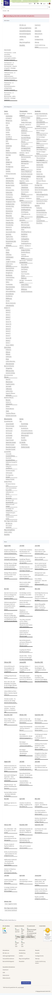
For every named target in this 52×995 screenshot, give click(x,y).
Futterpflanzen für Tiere (25, 215)
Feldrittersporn (9, 257)
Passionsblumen (10, 408)
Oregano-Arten (9, 220)
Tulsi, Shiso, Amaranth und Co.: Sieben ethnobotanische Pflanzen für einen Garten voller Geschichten (26, 623)
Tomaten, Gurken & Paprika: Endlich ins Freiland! (9, 846)
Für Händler (22, 442)
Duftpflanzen (24, 236)
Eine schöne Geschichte (9, 526)
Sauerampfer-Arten (11, 232)
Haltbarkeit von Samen (10, 493)
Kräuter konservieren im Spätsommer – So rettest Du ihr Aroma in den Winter (10, 768)
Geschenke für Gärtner (40, 128)
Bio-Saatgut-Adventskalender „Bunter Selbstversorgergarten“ (26, 736)
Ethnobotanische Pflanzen (8, 376)
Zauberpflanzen (25, 196)
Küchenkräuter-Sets (11, 241)
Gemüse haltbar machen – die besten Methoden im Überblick (10, 794)
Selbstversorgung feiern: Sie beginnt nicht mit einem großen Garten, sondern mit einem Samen (10, 606)
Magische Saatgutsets (41, 162)
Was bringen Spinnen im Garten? (10, 804)
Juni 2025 (37, 761)
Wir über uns (23, 25)
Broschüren (39, 223)
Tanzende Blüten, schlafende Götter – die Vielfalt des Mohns (25, 782)
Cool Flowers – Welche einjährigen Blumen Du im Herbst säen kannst (25, 767)
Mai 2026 (6, 589)
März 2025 (37, 799)
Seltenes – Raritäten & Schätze (25, 246)
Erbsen (7, 127)
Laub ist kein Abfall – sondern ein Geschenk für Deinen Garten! (41, 728)
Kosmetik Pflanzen (25, 150)
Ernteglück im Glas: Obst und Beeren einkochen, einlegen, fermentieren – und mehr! (41, 756)
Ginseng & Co (9, 197)
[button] (34, 3)
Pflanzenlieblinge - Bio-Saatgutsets (41, 159)
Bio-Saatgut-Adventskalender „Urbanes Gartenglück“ (25, 743)
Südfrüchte (8, 357)
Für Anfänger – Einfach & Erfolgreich (26, 114)
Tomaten (8, 164)
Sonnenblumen (10, 294)
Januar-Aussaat (10, 424)
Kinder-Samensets (39, 187)
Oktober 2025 (23, 715)
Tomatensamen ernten (10, 517)
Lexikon (21, 39)
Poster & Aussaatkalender (40, 220)
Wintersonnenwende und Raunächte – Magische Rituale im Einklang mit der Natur (26, 831)
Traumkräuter (24, 185)
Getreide (8, 130)
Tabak (7, 411)
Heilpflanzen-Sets (40, 176)
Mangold (8, 148)
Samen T (8, 343)
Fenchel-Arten (9, 194)
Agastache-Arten (10, 178)
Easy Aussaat (7, 50)
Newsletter (22, 45)
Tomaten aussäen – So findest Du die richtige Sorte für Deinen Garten (10, 700)
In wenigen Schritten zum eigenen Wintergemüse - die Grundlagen (10, 889)
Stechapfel (8, 386)
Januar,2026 (23, 662)
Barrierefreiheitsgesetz (25, 34)
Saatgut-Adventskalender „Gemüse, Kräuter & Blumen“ (26, 728)
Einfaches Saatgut (25, 118)
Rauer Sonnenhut (10, 287)
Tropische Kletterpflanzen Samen (25, 256)
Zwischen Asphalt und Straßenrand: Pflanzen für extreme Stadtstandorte (10, 551)
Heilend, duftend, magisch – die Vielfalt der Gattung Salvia (41, 804)
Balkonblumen (25, 222)
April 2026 (22, 589)
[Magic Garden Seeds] (7, 4)
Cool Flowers (24, 269)
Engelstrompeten (10, 384)
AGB (36, 28)
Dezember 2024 (23, 825)
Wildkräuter (24, 289)
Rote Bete (8, 155)
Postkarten (39, 208)
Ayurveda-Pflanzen (26, 137)
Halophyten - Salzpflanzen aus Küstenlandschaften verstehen (25, 612)
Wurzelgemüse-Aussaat (10, 476)
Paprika (8, 150)
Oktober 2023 (7, 901)
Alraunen (8, 379)
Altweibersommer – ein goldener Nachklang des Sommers (10, 786)
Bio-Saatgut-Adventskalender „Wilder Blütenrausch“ (41, 720)
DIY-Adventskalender (41, 212)
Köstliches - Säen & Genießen (24, 153)
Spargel (8, 160)
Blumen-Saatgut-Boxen (40, 131)
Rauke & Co (9, 227)
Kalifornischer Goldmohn (9, 265)
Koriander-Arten (10, 206)
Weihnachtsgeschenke (42, 194)
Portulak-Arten (9, 225)
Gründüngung (24, 212)
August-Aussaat (10, 440)
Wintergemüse (24, 178)
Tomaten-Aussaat (10, 470)
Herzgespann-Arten (11, 201)
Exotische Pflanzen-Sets (41, 182)
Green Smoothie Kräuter (25, 275)
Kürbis (7, 143)
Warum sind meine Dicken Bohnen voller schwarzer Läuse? (40, 551)
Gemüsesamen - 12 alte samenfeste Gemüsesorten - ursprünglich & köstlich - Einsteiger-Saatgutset (10, 56)
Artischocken (9, 116)
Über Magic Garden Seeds (10, 521)
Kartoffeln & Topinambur (9, 138)
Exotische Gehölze (10, 373)
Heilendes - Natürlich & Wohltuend (25, 125)
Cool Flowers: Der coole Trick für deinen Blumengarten (41, 830)
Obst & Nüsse (7, 347)
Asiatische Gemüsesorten (25, 160)
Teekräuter (24, 133)
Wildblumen (9, 298)
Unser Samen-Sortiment (11, 910)
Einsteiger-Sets (38, 185)
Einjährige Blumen (25, 227)
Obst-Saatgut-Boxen (41, 149)
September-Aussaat (11, 442)
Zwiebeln (8, 171)
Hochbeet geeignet (26, 176)
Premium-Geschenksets (41, 156)
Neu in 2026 (24, 264)
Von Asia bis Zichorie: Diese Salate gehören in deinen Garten (41, 812)
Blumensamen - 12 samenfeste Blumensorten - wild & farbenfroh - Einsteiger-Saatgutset (10, 96)
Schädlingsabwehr (25, 209)
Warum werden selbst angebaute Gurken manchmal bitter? (25, 584)
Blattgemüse (9, 120)
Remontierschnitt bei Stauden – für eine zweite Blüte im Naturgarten (26, 775)
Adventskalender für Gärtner (41, 117)
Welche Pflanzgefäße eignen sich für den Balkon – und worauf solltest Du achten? (40, 606)
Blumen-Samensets (11, 303)
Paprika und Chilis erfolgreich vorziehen (40, 897)
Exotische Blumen (25, 252)
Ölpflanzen (24, 278)
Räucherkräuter (25, 190)
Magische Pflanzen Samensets (10, 394)
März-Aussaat (9, 428)
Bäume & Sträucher (9, 366)
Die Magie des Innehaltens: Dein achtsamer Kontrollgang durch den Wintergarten (41, 678)
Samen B (8, 312)
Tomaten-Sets (39, 167)
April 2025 (22, 799)
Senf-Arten (8, 234)
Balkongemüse (25, 163)
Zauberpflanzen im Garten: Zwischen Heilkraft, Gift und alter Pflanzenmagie (25, 633)
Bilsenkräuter (9, 382)
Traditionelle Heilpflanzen (24, 129)
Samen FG (8, 322)
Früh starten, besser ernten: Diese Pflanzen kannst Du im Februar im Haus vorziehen (26, 678)
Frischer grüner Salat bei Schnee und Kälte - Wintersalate (10, 881)
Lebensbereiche (10, 305)
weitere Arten (9, 391)
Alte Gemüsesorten (26, 157)
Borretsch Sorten (10, 185)
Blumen (6, 248)
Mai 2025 (6, 799)
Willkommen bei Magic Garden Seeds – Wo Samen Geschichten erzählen (40, 882)
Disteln (7, 252)
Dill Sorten (8, 187)
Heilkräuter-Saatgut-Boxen (41, 142)
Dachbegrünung (25, 205)
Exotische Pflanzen (9, 397)
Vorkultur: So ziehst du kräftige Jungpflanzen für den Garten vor (26, 804)
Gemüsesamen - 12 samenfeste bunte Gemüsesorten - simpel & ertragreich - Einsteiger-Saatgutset (10, 66)
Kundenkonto (24, 428)
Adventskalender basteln (40, 125)
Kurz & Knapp (24, 424)
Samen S (8, 340)
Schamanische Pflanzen (24, 193)
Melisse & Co (9, 213)
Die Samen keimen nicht (10, 485)
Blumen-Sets (39, 178)
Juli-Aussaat (9, 438)
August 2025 (7, 761)
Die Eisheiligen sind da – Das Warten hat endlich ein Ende (25, 594)
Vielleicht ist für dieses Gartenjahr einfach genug (10, 558)
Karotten (8, 134)
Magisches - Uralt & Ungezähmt (24, 182)
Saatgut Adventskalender (41, 113)
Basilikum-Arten (10, 183)
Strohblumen (9, 296)
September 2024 (39, 825)
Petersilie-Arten (10, 222)
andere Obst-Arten (10, 361)
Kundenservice (23, 426)
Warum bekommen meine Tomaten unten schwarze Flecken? (25, 576)
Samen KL (8, 326)
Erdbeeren (8, 350)
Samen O (8, 333)
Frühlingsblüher (25, 239)
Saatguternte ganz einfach (10, 513)
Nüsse (7, 359)
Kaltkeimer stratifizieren (9, 467)
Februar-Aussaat (10, 426)
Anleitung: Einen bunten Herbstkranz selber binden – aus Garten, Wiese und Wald (41, 746)
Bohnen (8, 123)
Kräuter (6, 176)
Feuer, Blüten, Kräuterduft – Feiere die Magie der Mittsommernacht (41, 581)
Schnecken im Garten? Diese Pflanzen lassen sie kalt (41, 767)
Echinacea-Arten (10, 190)
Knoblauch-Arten (10, 204)
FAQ (21, 421)
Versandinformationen (25, 31)
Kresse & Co (9, 208)
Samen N (8, 331)
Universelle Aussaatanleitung (10, 455)
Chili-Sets (38, 169)
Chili (7, 125)
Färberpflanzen (25, 267)
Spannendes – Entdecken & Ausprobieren (26, 261)
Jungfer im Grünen (10, 262)
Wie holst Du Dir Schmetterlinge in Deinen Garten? (26, 881)
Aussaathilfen (7, 452)
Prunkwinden (9, 284)
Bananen (8, 400)
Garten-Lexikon (8, 532)
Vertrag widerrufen (26, 982)
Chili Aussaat (9, 473)
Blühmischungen (25, 225)
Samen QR (8, 338)
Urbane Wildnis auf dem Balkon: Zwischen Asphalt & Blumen (10, 693)
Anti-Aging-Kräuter (25, 148)
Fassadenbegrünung (26, 207)
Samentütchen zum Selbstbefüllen (41, 215)
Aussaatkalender (8, 421)
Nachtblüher (24, 234)
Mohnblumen (9, 280)
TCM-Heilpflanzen (25, 135)
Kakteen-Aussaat (10, 479)
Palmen (8, 406)
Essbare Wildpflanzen (26, 171)
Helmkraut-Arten (10, 199)
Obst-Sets (38, 171)
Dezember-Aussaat (10, 449)
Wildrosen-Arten (10, 370)
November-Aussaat (10, 447)
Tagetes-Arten (9, 236)
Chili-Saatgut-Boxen (41, 135)
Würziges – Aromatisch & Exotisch (26, 281)
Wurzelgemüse (9, 167)
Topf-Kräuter (24, 120)
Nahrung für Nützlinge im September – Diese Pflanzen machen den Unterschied (10, 777)
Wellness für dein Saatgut (10, 505)
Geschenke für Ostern (41, 201)
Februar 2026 (7, 662)
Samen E (8, 319)
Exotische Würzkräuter (26, 291)
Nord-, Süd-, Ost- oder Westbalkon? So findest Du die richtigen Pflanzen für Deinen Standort (10, 684)
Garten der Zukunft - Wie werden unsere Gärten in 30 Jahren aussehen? (41, 891)
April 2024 (22, 875)
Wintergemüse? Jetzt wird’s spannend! (40, 573)
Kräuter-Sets (39, 174)
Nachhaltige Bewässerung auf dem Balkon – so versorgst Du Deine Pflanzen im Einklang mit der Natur (41, 596)
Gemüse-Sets (39, 164)
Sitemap (37, 42)
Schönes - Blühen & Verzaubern (24, 219)
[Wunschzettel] (38, 3)
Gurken (8, 132)
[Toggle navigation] (1, 3)
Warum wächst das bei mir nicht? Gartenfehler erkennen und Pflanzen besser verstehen (41, 566)
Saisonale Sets (38, 192)
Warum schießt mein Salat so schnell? (40, 558)
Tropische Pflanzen (10, 413)
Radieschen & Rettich (11, 153)
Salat (7, 157)
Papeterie (37, 205)
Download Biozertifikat (30, 936)
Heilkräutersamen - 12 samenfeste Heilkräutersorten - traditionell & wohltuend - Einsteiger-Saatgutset (10, 76)
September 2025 (39, 715)
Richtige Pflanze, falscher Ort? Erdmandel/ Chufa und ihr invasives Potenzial (10, 575)
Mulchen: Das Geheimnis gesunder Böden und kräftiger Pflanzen (41, 820)
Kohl (7, 141)
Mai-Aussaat (9, 433)
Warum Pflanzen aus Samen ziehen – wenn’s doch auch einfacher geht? (10, 721)
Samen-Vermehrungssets (41, 190)
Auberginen (9, 118)
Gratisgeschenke (39, 39)
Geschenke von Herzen (40, 197)
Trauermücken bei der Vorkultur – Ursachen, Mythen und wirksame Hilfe (9, 709)
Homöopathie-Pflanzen (25, 145)
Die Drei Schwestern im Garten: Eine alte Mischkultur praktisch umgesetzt (25, 603)
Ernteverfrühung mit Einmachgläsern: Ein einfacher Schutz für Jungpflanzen (9, 669)
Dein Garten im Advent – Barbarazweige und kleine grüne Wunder (26, 840)
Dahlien (8, 250)
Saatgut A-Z (7, 308)
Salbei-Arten (9, 229)
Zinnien (8, 301)
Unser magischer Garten (11, 904)
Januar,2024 (38, 875)
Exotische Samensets (11, 415)
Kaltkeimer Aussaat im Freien (11, 463)
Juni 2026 (37, 546)
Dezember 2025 (39, 662)
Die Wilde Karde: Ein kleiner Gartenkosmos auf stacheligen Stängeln (26, 568)
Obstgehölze (9, 368)
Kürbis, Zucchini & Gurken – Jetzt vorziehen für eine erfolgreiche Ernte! (10, 853)
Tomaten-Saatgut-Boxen (41, 152)
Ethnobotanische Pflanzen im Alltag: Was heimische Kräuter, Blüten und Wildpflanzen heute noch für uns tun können (10, 617)
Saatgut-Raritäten (25, 250)
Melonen (8, 352)
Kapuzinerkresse (10, 268)
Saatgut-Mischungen (26, 122)
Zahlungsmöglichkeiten (25, 28)
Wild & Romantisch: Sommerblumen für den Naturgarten (10, 838)
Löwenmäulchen (10, 277)
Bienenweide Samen (26, 202)
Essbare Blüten (25, 284)
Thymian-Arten (9, 239)
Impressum (37, 25)
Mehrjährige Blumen (26, 232)
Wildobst (8, 354)
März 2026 (37, 589)
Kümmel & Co (9, 211)
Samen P (8, 336)
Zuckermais (9, 145)
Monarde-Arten (9, 218)
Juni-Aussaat (9, 435)
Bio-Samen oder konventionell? (10, 501)
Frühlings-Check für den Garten (10, 676)
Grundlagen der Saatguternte (10, 509)
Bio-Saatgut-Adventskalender (40, 121)
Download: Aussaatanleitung (10, 459)
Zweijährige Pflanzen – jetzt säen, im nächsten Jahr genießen (25, 561)
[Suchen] (49, 7)
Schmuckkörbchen (10, 291)
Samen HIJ (8, 324)
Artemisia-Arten (10, 180)
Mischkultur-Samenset (26, 174)
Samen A (8, 310)
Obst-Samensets (10, 363)
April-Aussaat (9, 431)
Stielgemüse (9, 162)
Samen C (8, 315)
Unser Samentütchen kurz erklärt (11, 489)
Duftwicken (9, 255)
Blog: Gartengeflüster (25, 42)
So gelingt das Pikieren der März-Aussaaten (25, 650)
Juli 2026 (22, 546)
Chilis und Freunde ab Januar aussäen (25, 847)
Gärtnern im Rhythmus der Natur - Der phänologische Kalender (10, 871)
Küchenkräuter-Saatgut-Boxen (40, 146)
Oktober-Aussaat (10, 445)
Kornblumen (9, 275)
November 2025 (8, 715)
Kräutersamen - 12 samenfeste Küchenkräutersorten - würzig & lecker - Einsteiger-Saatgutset (10, 86)
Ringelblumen (9, 289)
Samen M (8, 329)
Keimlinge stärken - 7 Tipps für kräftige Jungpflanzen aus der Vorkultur (25, 669)
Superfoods (24, 271)
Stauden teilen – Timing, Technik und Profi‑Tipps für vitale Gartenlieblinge (26, 657)
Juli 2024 (6, 875)
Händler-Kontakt (25, 447)
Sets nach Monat (40, 203)
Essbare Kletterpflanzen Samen (25, 167)
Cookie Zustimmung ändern (40, 46)
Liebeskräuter (24, 187)
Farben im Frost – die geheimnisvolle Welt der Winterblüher (26, 720)
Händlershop (23, 36)
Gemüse (6, 113)
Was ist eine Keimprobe (9, 497)
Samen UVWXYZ (10, 345)
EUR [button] (30, 3)
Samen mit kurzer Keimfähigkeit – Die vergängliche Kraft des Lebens (40, 669)
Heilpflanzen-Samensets (9, 244)
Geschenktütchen (40, 210)
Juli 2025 (22, 761)
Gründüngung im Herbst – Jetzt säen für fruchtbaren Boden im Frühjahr (41, 737)
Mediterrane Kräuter (26, 287)
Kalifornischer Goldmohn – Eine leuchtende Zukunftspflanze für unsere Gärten (10, 862)
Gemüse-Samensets (11, 173)
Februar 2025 (7, 825)
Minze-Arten (9, 215)
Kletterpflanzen (10, 270)
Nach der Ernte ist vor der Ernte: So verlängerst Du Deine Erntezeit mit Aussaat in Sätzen (10, 595)
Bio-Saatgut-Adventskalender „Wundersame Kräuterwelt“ (24, 752)
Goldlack (8, 259)
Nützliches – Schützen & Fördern (25, 199)
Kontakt (37, 36)
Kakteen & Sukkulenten (9, 403)
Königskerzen (9, 273)
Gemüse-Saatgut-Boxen (40, 138)
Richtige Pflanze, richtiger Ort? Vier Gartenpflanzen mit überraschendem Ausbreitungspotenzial (10, 566)
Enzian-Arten (9, 192)
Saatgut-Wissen (8, 481)
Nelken (7, 282)
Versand (22, 987)
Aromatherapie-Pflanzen (25, 141)
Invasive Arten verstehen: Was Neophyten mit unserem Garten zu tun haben (26, 552)
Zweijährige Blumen (26, 243)
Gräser (22, 229)
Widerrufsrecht (38, 34)
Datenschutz (38, 31)
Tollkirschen (9, 389)
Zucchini (8, 169)
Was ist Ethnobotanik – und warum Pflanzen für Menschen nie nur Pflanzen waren (26, 643)
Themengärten (25, 241)
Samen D (8, 317)
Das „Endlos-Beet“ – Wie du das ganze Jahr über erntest (10, 830)
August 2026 (7, 546)
